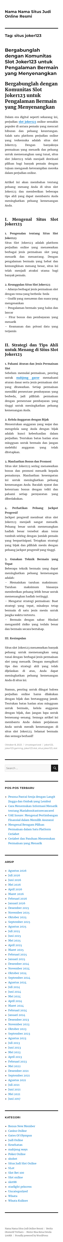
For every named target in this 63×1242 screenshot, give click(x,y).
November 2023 (18, 1024)
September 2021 (19, 1075)
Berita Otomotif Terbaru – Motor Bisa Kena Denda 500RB (29, 1232)
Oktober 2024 (17, 973)
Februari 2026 (17, 898)
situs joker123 (45, 748)
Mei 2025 (14, 940)
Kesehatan (15, 1144)
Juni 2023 (14, 1047)
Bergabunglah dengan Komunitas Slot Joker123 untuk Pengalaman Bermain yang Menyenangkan (31, 61)
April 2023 (15, 1056)
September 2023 (19, 1033)
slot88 (12, 1182)
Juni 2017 (14, 1098)
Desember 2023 (18, 1019)
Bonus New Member (21, 1126)
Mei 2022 (14, 1066)
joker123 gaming (14, 748)
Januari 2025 (16, 959)
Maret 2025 (16, 949)
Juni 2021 (14, 1089)
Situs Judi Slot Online (22, 1163)
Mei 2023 (14, 1052)
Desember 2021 (18, 1070)
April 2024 (15, 1001)
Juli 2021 (13, 1084)
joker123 (48, 744)
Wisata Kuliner (18, 1200)
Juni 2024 (14, 991)
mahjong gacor (27, 377)
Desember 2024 (18, 963)
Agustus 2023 (17, 1038)
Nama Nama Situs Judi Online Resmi (28, 14)
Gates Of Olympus (20, 1135)
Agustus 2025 (17, 926)
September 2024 (19, 977)
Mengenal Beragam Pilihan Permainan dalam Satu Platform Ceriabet (29, 829)
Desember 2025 (18, 908)
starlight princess (20, 1186)
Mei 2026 (14, 884)
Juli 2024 (14, 987)
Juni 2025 (14, 935)
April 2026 (15, 889)
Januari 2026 (16, 903)
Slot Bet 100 (16, 1172)
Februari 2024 (17, 1010)
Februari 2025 (17, 954)
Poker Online (17, 1154)
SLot (11, 1168)
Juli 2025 (14, 931)
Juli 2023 (14, 1043)
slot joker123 (27, 121)
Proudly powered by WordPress (31, 1235)
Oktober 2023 (17, 1029)
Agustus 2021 (17, 1080)
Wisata (12, 1196)
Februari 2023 (17, 1061)
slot (55, 748)
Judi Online (15, 1140)
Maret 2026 (16, 894)
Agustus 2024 (17, 982)
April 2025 (15, 945)
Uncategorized (33, 744)
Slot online (15, 1177)
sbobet (12, 1158)
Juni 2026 (14, 880)
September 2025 (19, 922)
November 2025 (19, 912)
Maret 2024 (16, 1005)
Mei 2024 (14, 996)
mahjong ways (18, 1149)
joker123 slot (30, 748)
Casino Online (17, 1130)
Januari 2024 (16, 1015)
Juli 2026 (14, 875)
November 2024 (19, 968)
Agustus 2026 (17, 870)
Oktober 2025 (17, 917)
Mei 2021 (14, 1094)
